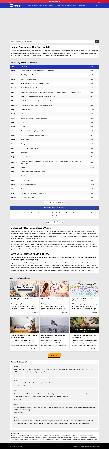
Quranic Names (71, 5)
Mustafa (13, 118)
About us (75, 446)
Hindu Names (49, 5)
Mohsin (13, 101)
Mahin (12, 167)
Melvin (16, 391)
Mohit (12, 92)
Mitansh (13, 126)
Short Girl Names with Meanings (52, 299)
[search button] (97, 6)
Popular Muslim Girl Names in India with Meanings (53, 336)
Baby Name (68, 437)
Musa (12, 193)
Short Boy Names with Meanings (22, 299)
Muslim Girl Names (27, 435)
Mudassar (13, 131)
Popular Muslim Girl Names (41, 435)
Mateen (13, 144)
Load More (54, 355)
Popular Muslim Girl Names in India (55, 439)
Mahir (12, 122)
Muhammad (14, 105)
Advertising (88, 446)
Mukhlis (13, 180)
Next (59, 202)
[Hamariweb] (16, 6)
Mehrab (13, 184)
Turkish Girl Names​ (78, 437)
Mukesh (13, 70)
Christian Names (60, 5)
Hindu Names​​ (61, 437)
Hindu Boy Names (70, 439)
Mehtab (13, 176)
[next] (99, 2)
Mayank (13, 113)
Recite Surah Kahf (54, 1)
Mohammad (14, 162)
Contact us (81, 446)
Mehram (13, 189)
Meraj (12, 157)
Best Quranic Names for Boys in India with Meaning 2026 (24, 336)
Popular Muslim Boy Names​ (39, 437)
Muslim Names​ (52, 437)
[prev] (10, 2)
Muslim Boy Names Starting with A (76, 435)
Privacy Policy (95, 446)
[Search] (97, 41)
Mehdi (12, 171)
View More (33, 312)
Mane (12, 148)
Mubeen (13, 139)
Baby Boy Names (92, 439)
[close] (106, 1)
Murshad (13, 88)
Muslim (13, 75)
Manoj (12, 152)
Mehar (12, 109)
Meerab (13, 135)
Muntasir (13, 197)
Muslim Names (38, 5)
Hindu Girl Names (81, 439)
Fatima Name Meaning (90, 437)
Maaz (12, 83)
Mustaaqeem (17, 418)
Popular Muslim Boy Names (58, 435)
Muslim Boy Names (16, 435)
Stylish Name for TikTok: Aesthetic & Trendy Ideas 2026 (84, 300)
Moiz (12, 96)
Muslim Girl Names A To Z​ (23, 437)
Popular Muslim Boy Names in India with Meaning (84, 336)
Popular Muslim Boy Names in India (34, 439)
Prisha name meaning (17, 439)
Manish (13, 79)
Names (29, 5)
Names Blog (82, 5)
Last (63, 202)
